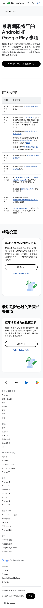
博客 (3, 414)
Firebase (5, 574)
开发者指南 (6, 519)
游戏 (3, 428)
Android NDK (7, 530)
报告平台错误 (7, 540)
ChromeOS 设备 (8, 464)
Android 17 (6, 482)
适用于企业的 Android (10, 399)
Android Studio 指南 (9, 515)
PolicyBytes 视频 (21, 273)
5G (3, 447)
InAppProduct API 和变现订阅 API (25, 200)
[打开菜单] (3, 3)
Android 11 (6, 505)
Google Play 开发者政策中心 (21, 64)
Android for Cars (8, 468)
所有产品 (5, 582)
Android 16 (6, 486)
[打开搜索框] (28, 2)
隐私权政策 (6, 443)
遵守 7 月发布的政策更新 (20, 243)
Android (5, 395)
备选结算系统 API (26, 140)
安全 (3, 403)
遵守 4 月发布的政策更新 (20, 322)
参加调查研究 (7, 551)
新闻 (3, 410)
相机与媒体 (6, 439)
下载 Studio (6, 526)
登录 (38, 3)
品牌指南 (21, 590)
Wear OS (5, 461)
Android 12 (6, 501)
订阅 (30, 596)
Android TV (6, 472)
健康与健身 (6, 435)
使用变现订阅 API (27, 189)
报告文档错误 (7, 544)
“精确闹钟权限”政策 (30, 107)
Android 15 (6, 490)
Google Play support (9, 548)
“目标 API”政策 (28, 117)
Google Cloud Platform (11, 578)
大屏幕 (4, 457)
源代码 (4, 406)
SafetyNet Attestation (21, 208)
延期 (28, 143)
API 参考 (5, 522)
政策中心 (21, 267)
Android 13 (6, 497)
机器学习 (5, 432)
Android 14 (6, 493)
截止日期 (16, 333)
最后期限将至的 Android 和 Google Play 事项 (20, 32)
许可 (14, 590)
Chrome (5, 570)
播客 (3, 418)
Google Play (10, 12)
